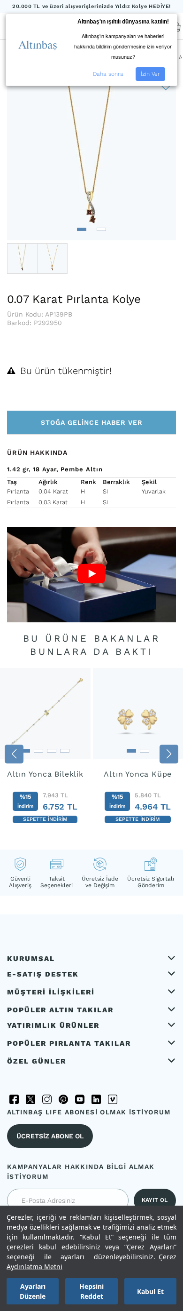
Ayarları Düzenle (33, 1291)
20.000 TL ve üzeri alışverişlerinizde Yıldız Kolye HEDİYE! (91, 6)
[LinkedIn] (96, 1099)
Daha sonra (108, 74)
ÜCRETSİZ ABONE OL (50, 1136)
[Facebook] (14, 1099)
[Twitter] (30, 1099)
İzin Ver (150, 74)
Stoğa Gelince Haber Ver (92, 422)
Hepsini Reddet (91, 1291)
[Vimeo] (112, 1099)
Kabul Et (150, 1291)
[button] (81, 229)
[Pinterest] (63, 1099)
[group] (45, 751)
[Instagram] (47, 1099)
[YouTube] (79, 1099)
